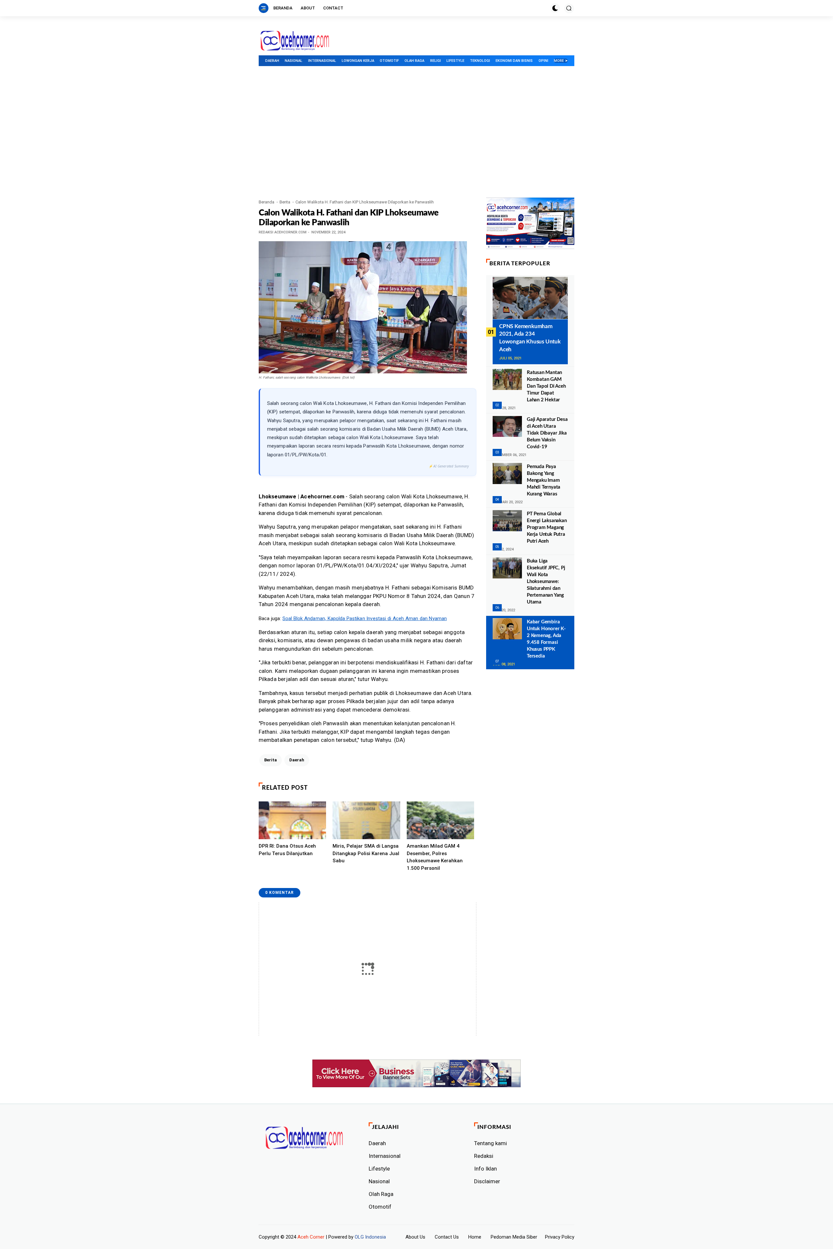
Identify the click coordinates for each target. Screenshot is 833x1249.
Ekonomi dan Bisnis (514, 61)
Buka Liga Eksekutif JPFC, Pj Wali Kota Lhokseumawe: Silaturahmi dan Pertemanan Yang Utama (546, 581)
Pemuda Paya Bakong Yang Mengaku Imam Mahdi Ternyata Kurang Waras (543, 480)
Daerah (272, 61)
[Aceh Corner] (295, 41)
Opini (543, 61)
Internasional (322, 61)
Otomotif (389, 61)
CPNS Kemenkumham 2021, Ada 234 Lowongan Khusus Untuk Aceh (530, 337)
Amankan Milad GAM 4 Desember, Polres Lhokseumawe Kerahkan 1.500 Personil (435, 857)
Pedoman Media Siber (514, 1237)
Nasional (293, 61)
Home (474, 1237)
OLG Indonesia (370, 1237)
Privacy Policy (559, 1237)
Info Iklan (485, 1168)
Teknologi (480, 61)
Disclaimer (487, 1181)
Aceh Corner (310, 1237)
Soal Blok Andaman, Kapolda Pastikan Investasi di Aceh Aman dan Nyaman (364, 618)
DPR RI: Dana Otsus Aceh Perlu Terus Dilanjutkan (287, 849)
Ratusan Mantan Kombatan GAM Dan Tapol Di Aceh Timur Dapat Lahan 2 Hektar (546, 386)
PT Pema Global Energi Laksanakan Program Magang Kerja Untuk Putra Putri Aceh (547, 527)
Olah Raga (414, 61)
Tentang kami (490, 1143)
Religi (435, 61)
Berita (285, 202)
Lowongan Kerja (358, 61)
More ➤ (561, 61)
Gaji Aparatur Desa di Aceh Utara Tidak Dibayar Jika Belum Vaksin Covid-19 (547, 433)
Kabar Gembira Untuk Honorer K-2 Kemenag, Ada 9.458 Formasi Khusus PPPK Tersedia (546, 638)
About (308, 8)
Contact (333, 8)
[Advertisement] (416, 148)
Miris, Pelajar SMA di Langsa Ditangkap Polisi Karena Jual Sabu (366, 853)
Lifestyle (455, 61)
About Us (415, 1237)
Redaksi (483, 1156)
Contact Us (447, 1237)
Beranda (283, 8)
